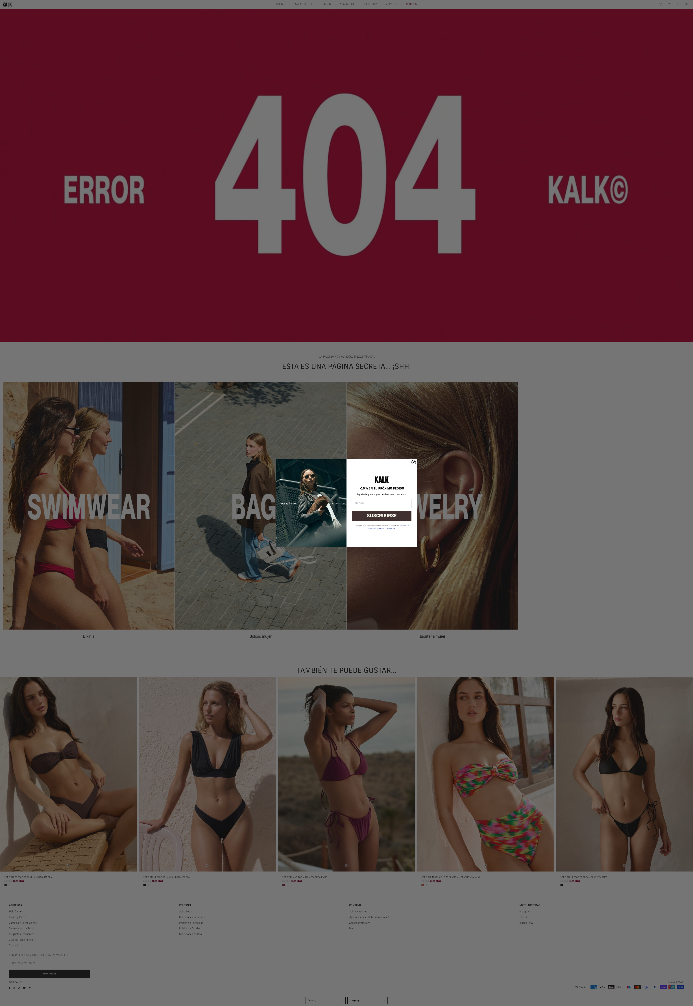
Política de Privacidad (388, 528)
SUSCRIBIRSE (382, 516)
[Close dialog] (414, 462)
